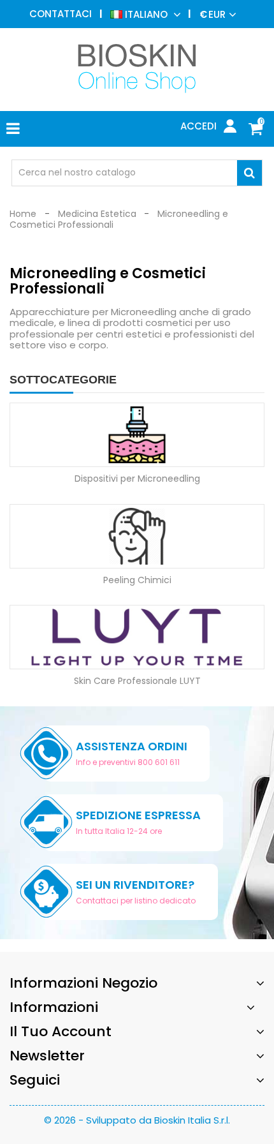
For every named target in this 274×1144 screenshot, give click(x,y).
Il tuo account (61, 1031)
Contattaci (60, 13)
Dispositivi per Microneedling (137, 478)
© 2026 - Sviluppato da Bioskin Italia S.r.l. (137, 1120)
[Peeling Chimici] (137, 535)
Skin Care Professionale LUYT (137, 680)
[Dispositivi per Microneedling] (137, 433)
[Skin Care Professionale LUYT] (137, 636)
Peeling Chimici (137, 580)
